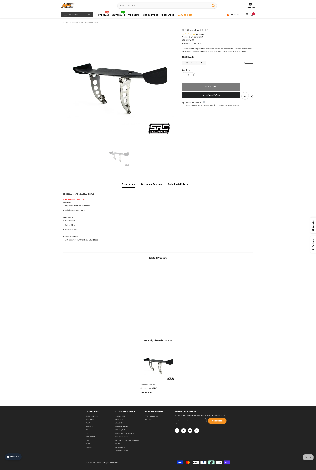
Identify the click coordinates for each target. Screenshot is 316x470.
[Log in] (247, 14)
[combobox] (164, 6)
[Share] (251, 97)
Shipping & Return (178, 184)
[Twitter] (196, 430)
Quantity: (186, 70)
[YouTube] (190, 430)
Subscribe (217, 421)
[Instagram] (183, 430)
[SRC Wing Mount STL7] (158, 364)
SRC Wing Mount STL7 (148, 388)
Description (128, 184)
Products (74, 22)
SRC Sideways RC (196, 37)
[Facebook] (177, 430)
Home (65, 22)
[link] (80, 317)
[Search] (167, 6)
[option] (118, 83)
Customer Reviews (151, 184)
